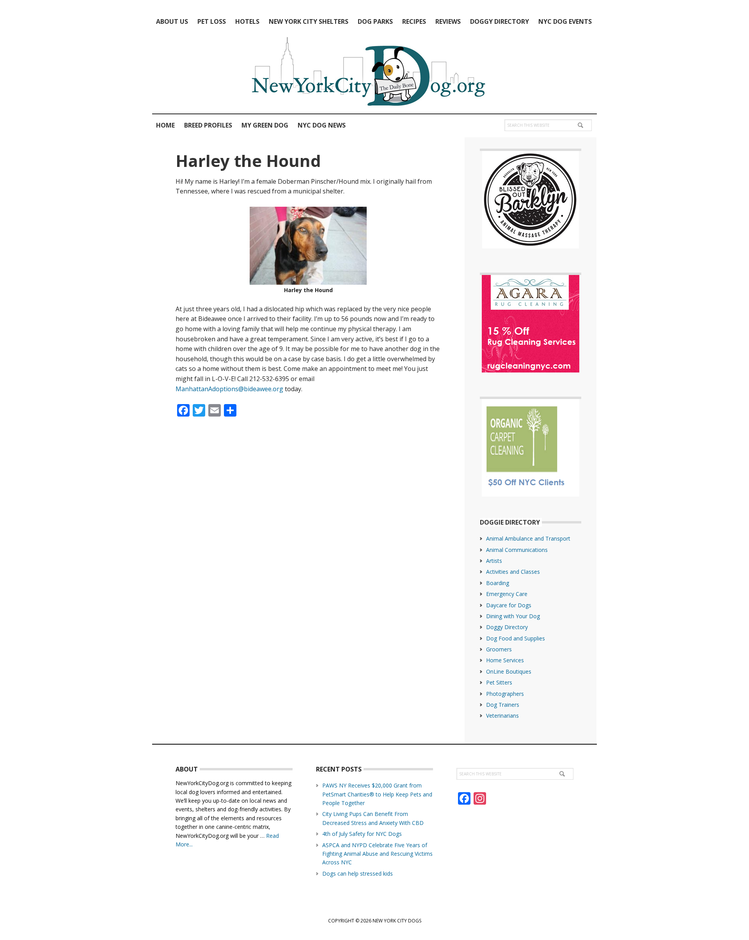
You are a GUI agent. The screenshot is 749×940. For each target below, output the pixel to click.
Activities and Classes (513, 571)
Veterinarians (502, 715)
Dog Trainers (502, 704)
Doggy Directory (507, 627)
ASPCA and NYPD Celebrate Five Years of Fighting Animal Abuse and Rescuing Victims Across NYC (377, 853)
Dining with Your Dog (513, 616)
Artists (494, 560)
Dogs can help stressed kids (357, 873)
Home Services (505, 660)
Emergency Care (506, 594)
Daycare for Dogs (508, 605)
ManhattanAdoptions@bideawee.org (229, 389)
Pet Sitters (499, 682)
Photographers (505, 693)
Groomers (499, 649)
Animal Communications (517, 549)
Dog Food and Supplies (515, 638)
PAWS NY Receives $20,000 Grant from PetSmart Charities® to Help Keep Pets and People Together (377, 794)
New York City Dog (374, 73)
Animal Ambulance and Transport (528, 538)
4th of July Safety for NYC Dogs (362, 833)
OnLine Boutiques (508, 671)
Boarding (497, 583)
